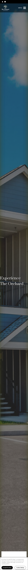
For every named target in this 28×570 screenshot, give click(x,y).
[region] (14, 563)
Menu (20, 8)
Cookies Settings (20, 567)
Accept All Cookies (7, 567)
